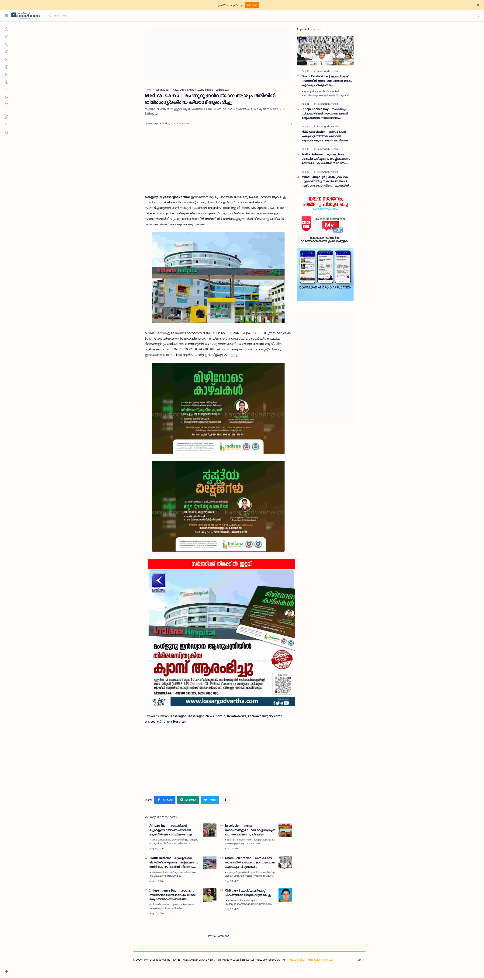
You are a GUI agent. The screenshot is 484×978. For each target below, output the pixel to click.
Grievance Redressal (321, 959)
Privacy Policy (297, 959)
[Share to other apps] (225, 800)
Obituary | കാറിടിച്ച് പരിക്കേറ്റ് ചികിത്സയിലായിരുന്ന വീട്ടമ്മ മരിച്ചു (248, 893)
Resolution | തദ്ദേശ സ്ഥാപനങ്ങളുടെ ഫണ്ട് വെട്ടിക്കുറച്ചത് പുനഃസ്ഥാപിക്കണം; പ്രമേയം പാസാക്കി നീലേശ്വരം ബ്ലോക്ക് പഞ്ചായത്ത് (250, 830)
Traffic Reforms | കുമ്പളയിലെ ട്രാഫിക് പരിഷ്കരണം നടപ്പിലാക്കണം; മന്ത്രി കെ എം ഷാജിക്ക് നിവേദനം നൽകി (173, 862)
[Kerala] (334, 71)
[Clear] (108, 15)
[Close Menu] (478, 5)
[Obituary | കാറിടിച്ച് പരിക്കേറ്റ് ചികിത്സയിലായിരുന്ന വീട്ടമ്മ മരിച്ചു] (285, 895)
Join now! (252, 5)
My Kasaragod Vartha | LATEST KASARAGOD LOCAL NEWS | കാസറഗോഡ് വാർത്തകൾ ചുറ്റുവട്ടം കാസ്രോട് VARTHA (215, 959)
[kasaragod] (323, 71)
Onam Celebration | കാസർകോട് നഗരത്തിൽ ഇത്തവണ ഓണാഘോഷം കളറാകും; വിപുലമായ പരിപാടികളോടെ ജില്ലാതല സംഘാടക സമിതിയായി (250, 862)
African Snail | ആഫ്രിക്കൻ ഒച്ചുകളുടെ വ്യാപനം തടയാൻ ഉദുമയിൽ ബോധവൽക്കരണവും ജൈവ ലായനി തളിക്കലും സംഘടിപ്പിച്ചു (170, 830)
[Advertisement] (218, 53)
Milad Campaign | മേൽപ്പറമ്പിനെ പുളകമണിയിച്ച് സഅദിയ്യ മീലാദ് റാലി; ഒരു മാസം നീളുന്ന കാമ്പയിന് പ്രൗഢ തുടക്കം (325, 181)
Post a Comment (218, 936)
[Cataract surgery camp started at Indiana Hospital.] (218, 277)
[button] (477, 15)
